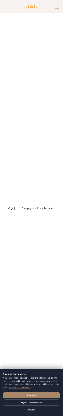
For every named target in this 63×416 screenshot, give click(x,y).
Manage (31, 409)
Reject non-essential (31, 402)
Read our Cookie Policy (20, 387)
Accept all (32, 395)
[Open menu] (57, 7)
